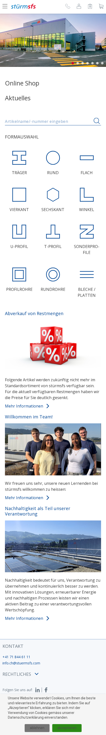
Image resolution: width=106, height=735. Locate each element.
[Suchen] (97, 121)
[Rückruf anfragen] (67, 7)
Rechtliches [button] (16, 674)
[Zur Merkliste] (90, 7)
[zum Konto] (78, 7)
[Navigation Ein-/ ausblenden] (4, 6)
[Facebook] (46, 689)
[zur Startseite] (23, 6)
